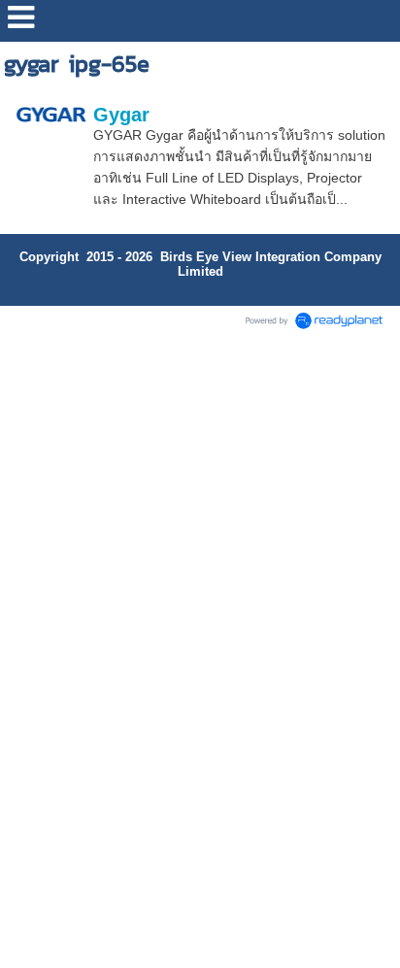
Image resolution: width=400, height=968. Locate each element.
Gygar (121, 114)
